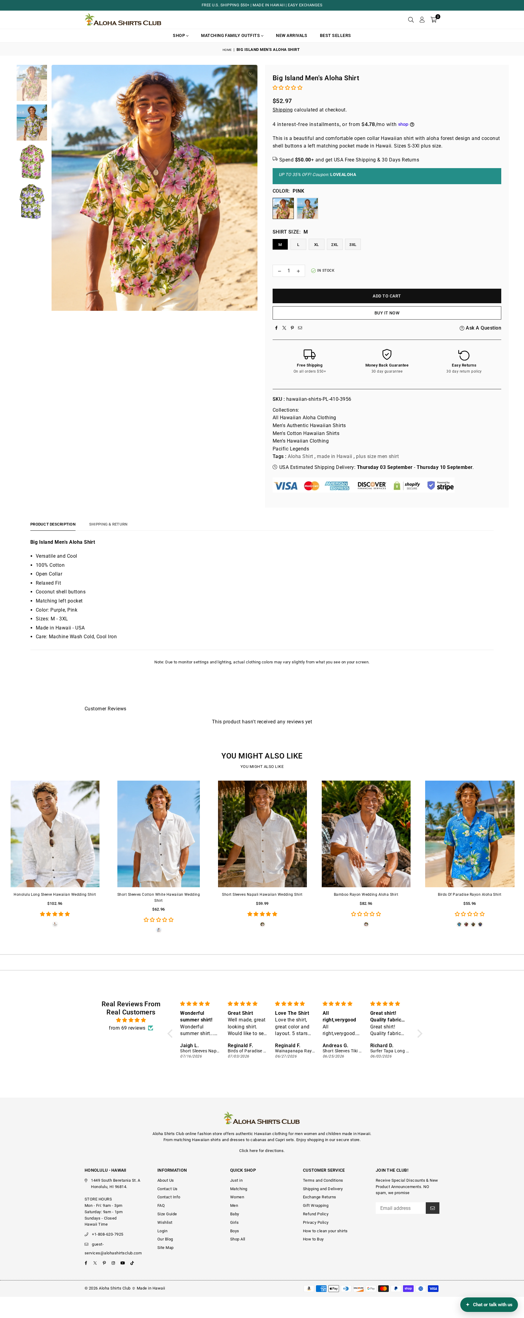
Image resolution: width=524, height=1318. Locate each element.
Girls (234, 1222)
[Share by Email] (300, 328)
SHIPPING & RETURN (108, 524)
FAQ (161, 1205)
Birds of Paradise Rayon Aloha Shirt (470, 894)
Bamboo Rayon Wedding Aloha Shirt (366, 894)
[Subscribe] (432, 1208)
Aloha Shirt (300, 456)
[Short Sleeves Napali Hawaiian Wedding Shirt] (262, 834)
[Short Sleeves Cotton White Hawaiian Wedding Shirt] (158, 834)
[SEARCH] (410, 19)
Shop (179, 35)
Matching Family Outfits (231, 35)
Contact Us (167, 1189)
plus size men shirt (377, 456)
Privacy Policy (316, 1222)
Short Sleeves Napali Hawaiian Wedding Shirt (262, 894)
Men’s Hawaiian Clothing (301, 441)
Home (227, 49)
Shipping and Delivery (323, 1189)
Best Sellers (335, 35)
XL (316, 244)
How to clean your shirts (325, 1231)
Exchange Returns (319, 1197)
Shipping (283, 110)
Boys (234, 1231)
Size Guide (167, 1214)
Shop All (237, 1239)
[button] (433, 19)
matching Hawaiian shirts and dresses (209, 1139)
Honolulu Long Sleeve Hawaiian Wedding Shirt (55, 894)
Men (234, 1205)
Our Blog (165, 1239)
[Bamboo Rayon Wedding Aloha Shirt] (366, 834)
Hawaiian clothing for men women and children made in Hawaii (312, 1133)
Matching (238, 1189)
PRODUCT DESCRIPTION (53, 524)
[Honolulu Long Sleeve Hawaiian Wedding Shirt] (54, 834)
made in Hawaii (334, 456)
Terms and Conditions (323, 1180)
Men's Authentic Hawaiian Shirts (309, 425)
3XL (352, 244)
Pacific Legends (291, 449)
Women (237, 1197)
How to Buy (313, 1239)
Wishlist (165, 1222)
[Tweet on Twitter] (284, 328)
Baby (234, 1214)
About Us (165, 1180)
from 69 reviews (127, 1028)
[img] (131, 1020)
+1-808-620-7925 (107, 1234)
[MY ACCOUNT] (422, 19)
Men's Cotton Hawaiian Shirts (306, 433)
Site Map (165, 1247)
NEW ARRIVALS (291, 35)
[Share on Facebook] (276, 328)
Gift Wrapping (315, 1205)
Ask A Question (483, 328)
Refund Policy (315, 1214)
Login (162, 1231)
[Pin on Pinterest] (292, 328)
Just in (236, 1180)
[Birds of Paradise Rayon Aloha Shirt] (469, 834)
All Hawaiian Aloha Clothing (304, 417)
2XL (334, 244)
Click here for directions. (261, 1150)
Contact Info (168, 1197)
